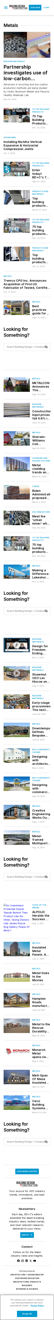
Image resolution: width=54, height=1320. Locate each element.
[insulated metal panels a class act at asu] (17, 949)
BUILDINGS (27, 1285)
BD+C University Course (41, 750)
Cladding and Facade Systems (41, 459)
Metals (8, 276)
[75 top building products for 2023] (17, 225)
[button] (6, 7)
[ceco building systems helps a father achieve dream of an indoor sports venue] (17, 1102)
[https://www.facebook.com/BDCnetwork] (18, 1260)
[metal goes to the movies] (17, 974)
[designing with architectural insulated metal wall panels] (17, 755)
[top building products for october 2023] (17, 254)
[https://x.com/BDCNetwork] (30, 1260)
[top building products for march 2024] (17, 197)
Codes (35, 486)
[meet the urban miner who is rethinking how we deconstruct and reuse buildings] (17, 518)
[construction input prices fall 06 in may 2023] (17, 410)
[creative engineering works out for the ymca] (17, 812)
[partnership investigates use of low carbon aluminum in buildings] (27, 45)
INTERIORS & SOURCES (27, 1289)
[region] (27, 1307)
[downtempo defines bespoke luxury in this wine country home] (17, 730)
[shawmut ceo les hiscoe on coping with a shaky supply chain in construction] (17, 673)
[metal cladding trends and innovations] (17, 464)
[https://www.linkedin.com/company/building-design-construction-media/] (26, 1260)
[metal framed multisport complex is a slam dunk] (17, 837)
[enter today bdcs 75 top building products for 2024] (17, 169)
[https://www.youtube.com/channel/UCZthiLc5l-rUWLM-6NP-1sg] (34, 1260)
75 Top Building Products (40, 110)
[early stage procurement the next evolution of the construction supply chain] (17, 701)
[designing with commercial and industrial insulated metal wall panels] (17, 784)
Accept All (27, 1314)
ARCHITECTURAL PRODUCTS (27, 1282)
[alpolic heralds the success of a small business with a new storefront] (17, 918)
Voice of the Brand (39, 906)
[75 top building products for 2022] (17, 543)
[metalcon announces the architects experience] (17, 384)
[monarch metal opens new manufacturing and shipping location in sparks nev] (17, 1051)
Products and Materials (40, 192)
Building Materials (14, 61)
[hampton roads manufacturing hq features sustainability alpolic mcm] (17, 1000)
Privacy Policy (37, 1306)
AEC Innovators (41, 512)
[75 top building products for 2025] (17, 115)
